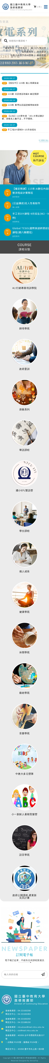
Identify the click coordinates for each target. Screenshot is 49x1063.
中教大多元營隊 (25, 773)
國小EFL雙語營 (38, 48)
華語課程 (24, 449)
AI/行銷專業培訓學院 (24, 288)
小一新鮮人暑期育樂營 (24, 814)
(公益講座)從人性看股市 (26, 203)
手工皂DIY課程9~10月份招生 (22, 129)
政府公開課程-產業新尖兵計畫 (25, 896)
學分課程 (24, 530)
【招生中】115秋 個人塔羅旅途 (23, 83)
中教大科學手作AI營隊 (21, 55)
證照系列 (22, 48)
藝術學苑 (41, 55)
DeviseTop (34, 1061)
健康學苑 (9, 48)
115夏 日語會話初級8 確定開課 (23, 94)
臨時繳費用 (27, 52)
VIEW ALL (44, 140)
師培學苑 (41, 59)
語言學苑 (24, 854)
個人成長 (24, 571)
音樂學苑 (24, 733)
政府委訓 (41, 52)
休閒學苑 (24, 652)
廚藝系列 (24, 409)
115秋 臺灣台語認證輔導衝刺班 (23, 105)
